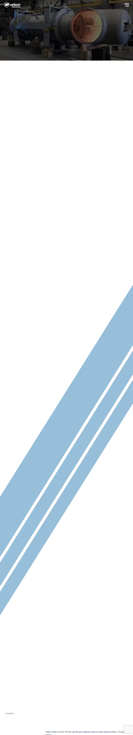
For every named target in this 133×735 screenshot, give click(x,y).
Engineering (10, 713)
